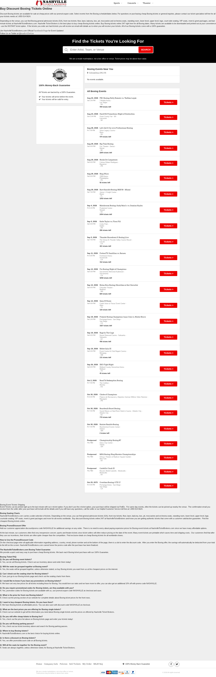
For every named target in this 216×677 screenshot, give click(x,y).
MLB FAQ (98, 664)
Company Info (51, 664)
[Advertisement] (60, 124)
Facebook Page (41, 31)
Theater (147, 3)
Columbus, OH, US (97, 73)
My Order (87, 664)
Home (39, 664)
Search (145, 49)
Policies (63, 664)
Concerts (132, 3)
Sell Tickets (75, 664)
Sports (117, 3)
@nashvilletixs (26, 33)
